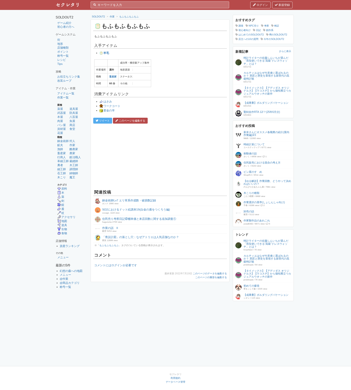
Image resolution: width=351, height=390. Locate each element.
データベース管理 (175, 381)
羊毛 (106, 52)
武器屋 (61, 112)
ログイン (262, 4)
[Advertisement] (160, 156)
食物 (64, 233)
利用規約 (175, 378)
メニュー (63, 257)
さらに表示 (285, 51)
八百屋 (73, 117)
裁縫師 (73, 161)
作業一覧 (63, 97)
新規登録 (284, 4)
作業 (112, 16)
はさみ (107, 101)
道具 (64, 225)
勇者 (60, 165)
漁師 (60, 149)
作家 (72, 145)
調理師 (73, 169)
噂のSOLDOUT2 (278, 34)
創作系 (269, 30)
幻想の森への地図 (71, 270)
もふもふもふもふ (129, 16)
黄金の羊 (109, 110)
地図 (64, 221)
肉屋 (60, 121)
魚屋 (72, 121)
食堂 (72, 128)
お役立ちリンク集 (68, 76)
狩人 (72, 141)
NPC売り (253, 25)
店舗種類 (63, 47)
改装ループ (64, 80)
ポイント (63, 51)
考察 (266, 25)
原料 (64, 188)
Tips (60, 63)
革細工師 (63, 161)
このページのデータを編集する (210, 273)
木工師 (73, 165)
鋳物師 (73, 173)
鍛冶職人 (75, 157)
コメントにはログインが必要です (115, 265)
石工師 (61, 173)
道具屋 (73, 108)
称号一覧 (63, 55)
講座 (240, 25)
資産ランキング (70, 246)
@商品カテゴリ (70, 282)
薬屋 (60, 108)
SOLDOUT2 (98, 16)
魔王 (72, 177)
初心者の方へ (65, 26)
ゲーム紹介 (64, 23)
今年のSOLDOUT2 (273, 39)
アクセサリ (68, 217)
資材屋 (61, 128)
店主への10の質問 (248, 39)
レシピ (61, 59)
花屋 (60, 133)
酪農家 (73, 149)
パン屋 (61, 125)
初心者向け (244, 30)
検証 (276, 25)
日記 (258, 30)
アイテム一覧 (65, 93)
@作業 (64, 278)
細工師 (61, 169)
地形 (60, 43)
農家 (72, 153)
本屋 (60, 117)
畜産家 (61, 153)
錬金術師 (63, 141)
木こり (61, 177)
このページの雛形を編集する (211, 277)
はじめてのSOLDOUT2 (251, 34)
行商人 (61, 157)
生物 (64, 229)
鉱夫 (60, 145)
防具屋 (73, 112)
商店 (72, 125)
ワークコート (111, 106)
